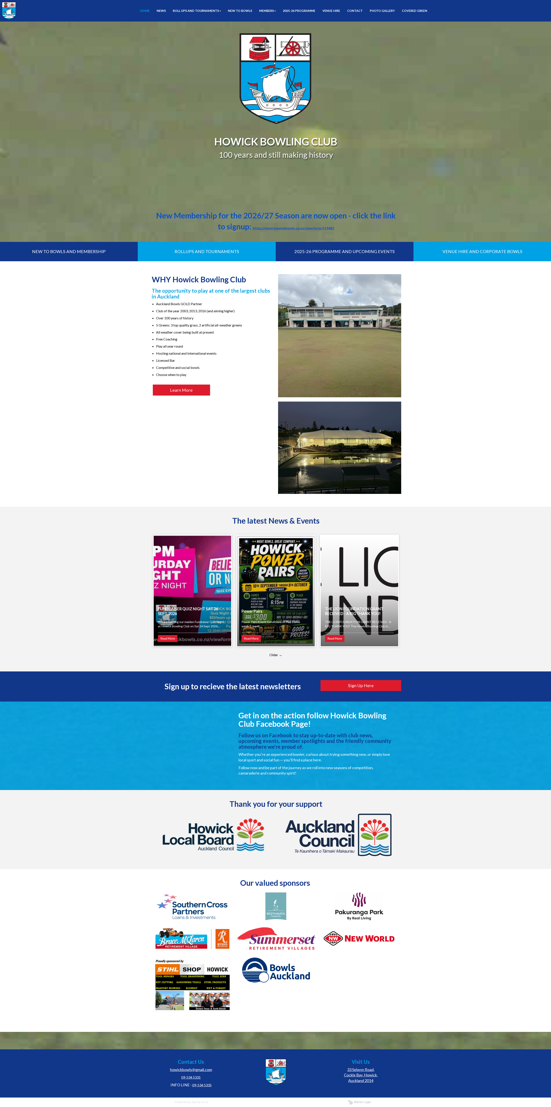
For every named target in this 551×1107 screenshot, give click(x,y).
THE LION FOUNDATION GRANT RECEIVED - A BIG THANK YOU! (354, 611)
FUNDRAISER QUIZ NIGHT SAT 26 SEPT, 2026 (188, 611)
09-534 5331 (191, 1077)
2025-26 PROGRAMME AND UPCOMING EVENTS (344, 251)
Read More (167, 638)
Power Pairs (251, 611)
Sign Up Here (361, 685)
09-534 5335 (202, 1085)
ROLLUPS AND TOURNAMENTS (207, 251)
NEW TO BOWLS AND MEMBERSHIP (69, 251)
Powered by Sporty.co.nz (191, 1102)
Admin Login (362, 1102)
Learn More (181, 390)
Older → (275, 655)
